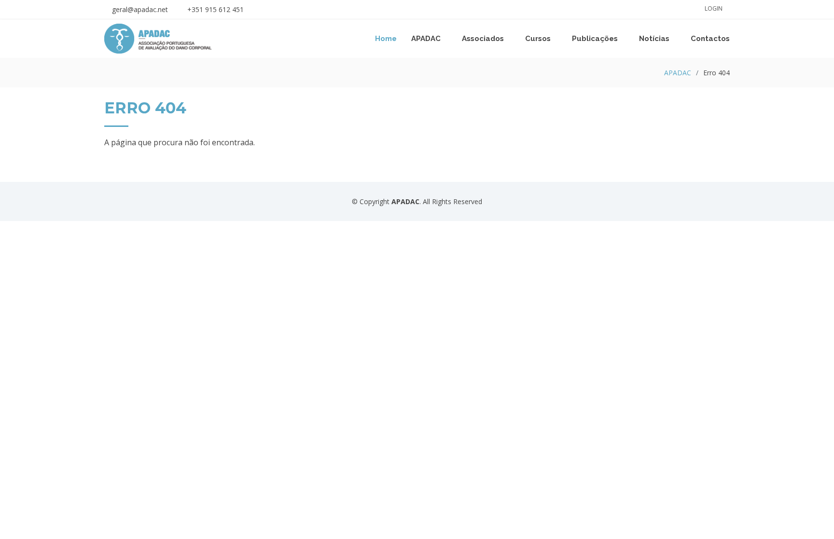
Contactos (710, 38)
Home (386, 38)
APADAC (677, 72)
